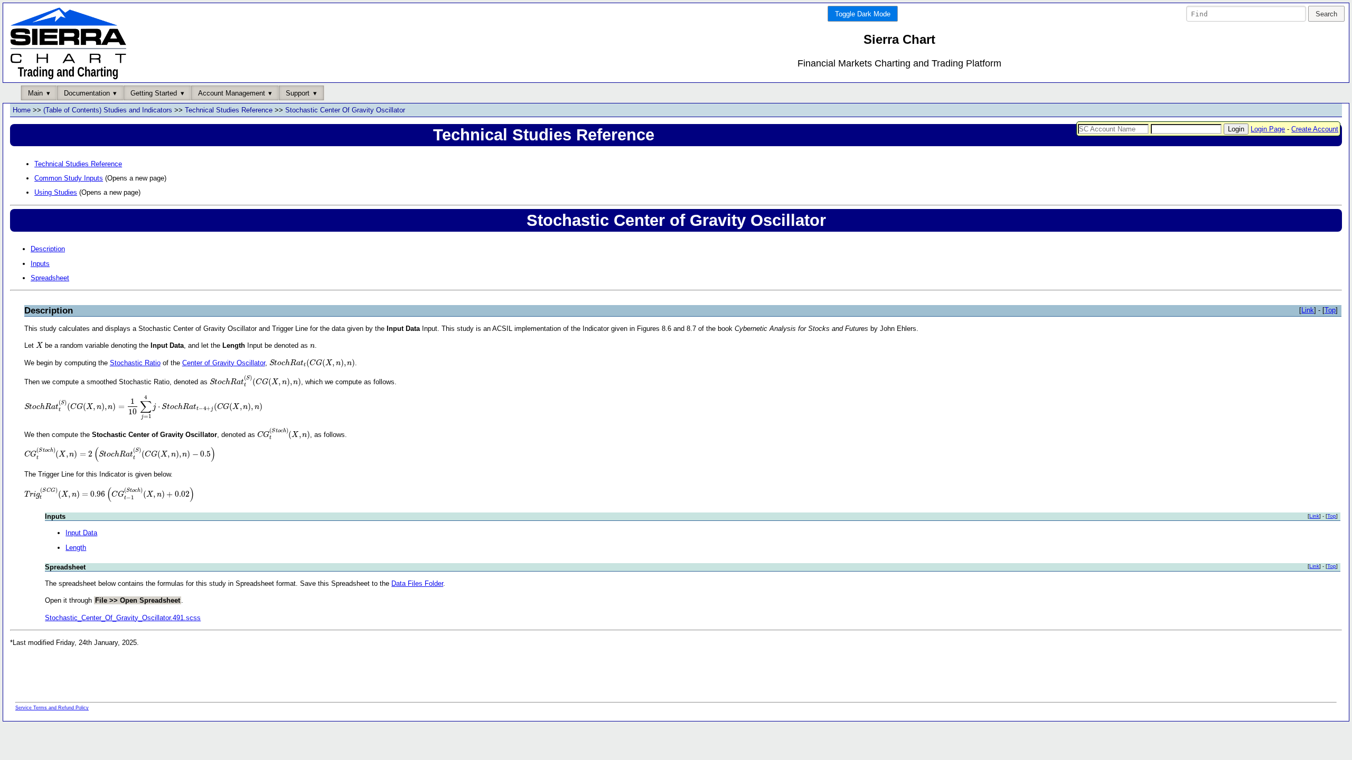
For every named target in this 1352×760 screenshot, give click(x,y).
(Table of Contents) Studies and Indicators (107, 110)
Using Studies (55, 192)
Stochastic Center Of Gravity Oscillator (345, 110)
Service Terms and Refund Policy (52, 707)
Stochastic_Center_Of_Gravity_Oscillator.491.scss (123, 618)
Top (1330, 310)
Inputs (40, 264)
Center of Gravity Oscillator (223, 363)
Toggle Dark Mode (862, 14)
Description (48, 249)
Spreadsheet (50, 278)
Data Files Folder (417, 583)
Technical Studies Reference (229, 110)
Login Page (1268, 129)
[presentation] (39, 344)
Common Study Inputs (68, 178)
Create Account (1314, 129)
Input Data (81, 533)
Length (75, 548)
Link (1307, 310)
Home (22, 110)
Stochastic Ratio (135, 363)
